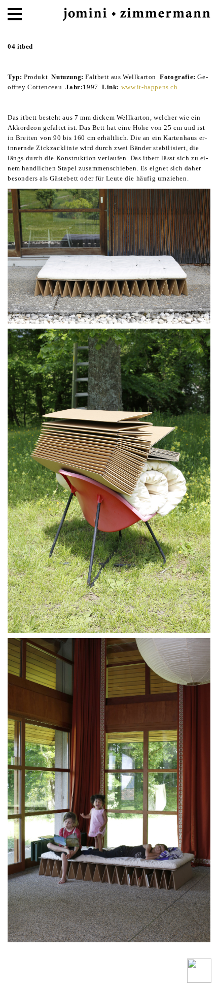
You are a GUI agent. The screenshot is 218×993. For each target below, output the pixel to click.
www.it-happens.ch (149, 87)
